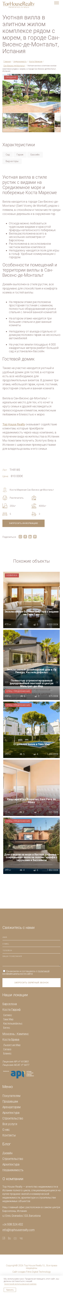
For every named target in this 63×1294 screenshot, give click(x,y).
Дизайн (7, 1153)
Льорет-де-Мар (12, 1045)
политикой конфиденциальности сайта (25, 972)
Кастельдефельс (12, 1023)
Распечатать (17, 498)
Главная (7, 61)
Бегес (6, 1027)
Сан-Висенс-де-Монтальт (14, 66)
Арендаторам (11, 1107)
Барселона (9, 1004)
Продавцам (10, 1101)
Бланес (7, 1053)
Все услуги (9, 1124)
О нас (6, 1129)
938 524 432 (12, 1224)
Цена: (5, 476)
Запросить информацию (23, 523)
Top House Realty (13, 424)
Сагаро (7, 1049)
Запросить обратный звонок (31, 983)
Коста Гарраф (11, 1009)
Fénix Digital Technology (38, 1271)
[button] (57, 76)
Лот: (4, 470)
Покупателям (11, 1095)
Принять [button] (10, 1290)
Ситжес (7, 1015)
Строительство (12, 1118)
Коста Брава (10, 1039)
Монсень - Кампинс (15, 1033)
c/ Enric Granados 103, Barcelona (21, 1215)
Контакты (9, 1135)
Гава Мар (8, 1019)
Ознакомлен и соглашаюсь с (25, 972)
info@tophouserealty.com (18, 1230)
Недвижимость (19, 61)
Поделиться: (9, 537)
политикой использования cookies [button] (20, 1284)
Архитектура (10, 1112)
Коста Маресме (35, 61)
